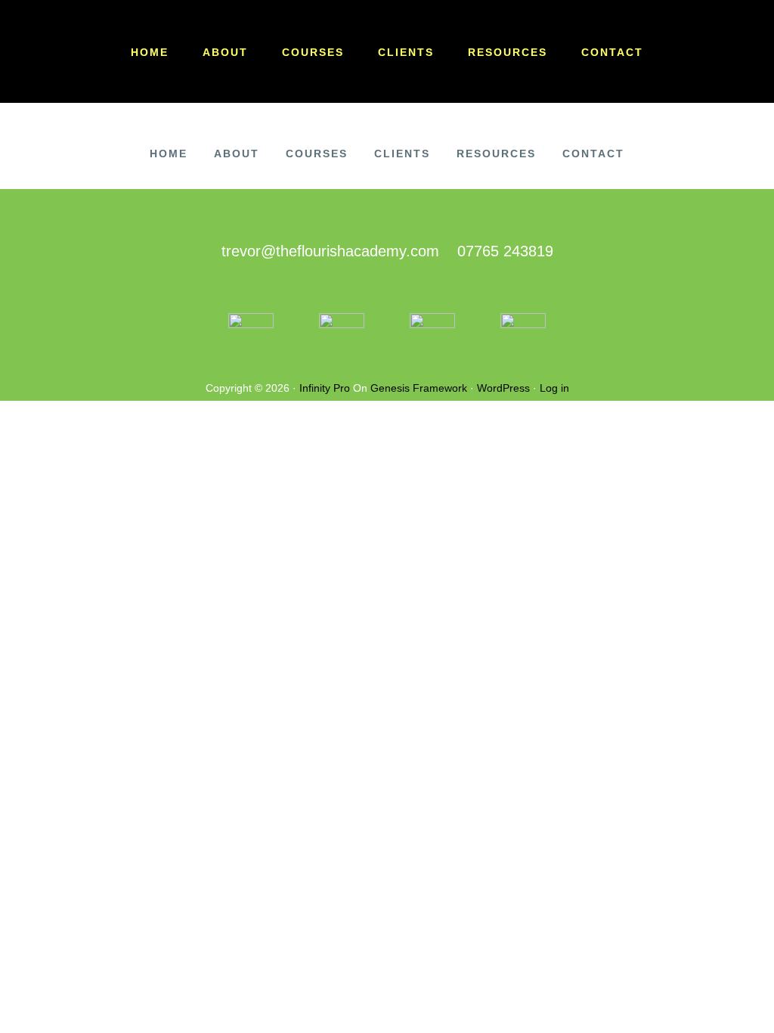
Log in (554, 388)
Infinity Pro (324, 388)
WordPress (503, 388)
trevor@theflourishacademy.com (330, 251)
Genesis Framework (418, 388)
